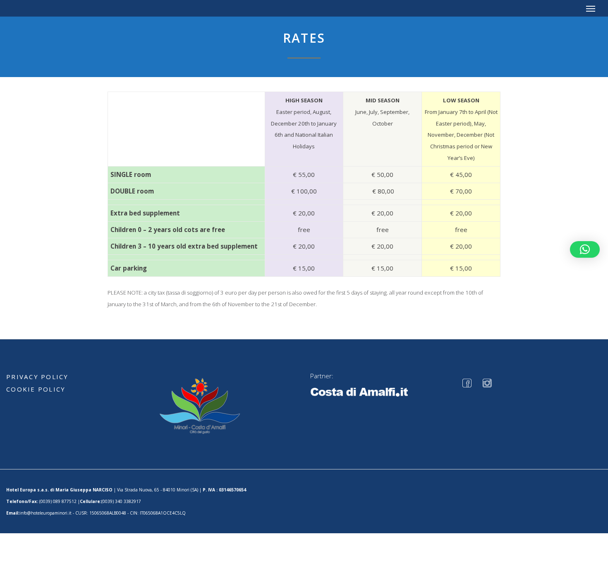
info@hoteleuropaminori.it (45, 513)
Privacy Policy (37, 376)
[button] (585, 249)
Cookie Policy (35, 389)
